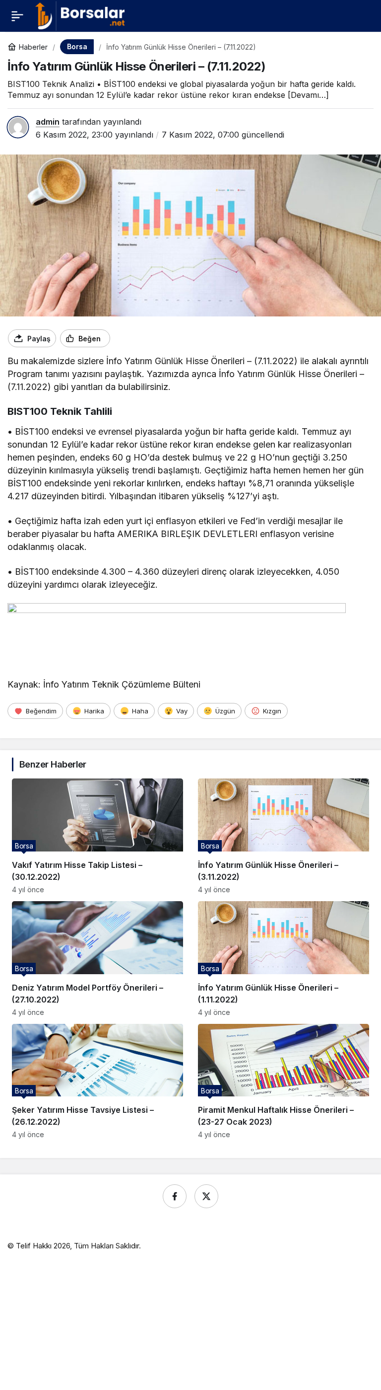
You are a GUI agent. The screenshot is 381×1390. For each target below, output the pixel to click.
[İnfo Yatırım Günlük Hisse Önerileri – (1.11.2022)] (283, 958)
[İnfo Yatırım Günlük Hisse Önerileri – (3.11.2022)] (283, 836)
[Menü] (17, 16)
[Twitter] (206, 1196)
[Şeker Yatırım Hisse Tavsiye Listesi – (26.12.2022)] (97, 1081)
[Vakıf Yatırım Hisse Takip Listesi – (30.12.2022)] (97, 836)
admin (48, 122)
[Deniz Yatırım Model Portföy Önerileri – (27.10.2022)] (97, 958)
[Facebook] (175, 1196)
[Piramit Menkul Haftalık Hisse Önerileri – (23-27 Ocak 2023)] (283, 1081)
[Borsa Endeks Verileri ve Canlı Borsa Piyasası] (80, 15)
